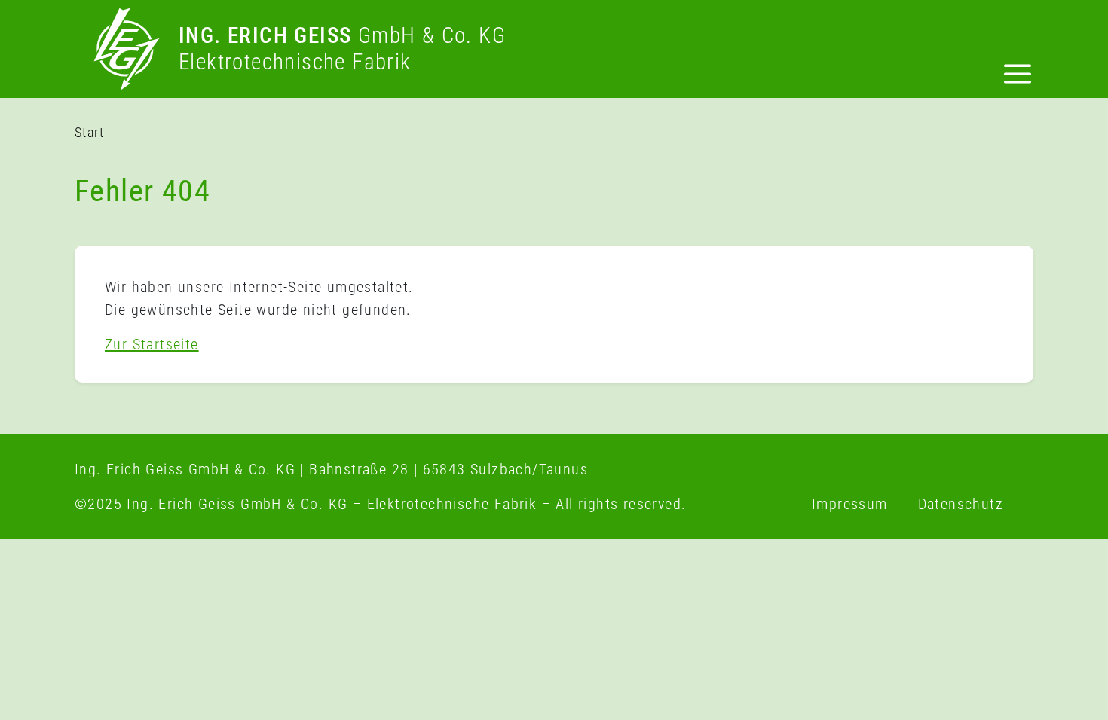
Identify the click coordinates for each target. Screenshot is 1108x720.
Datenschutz (960, 504)
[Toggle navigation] (1017, 77)
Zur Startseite (152, 344)
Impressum (850, 504)
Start (89, 132)
